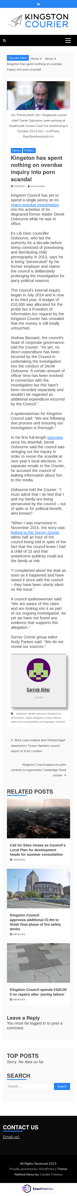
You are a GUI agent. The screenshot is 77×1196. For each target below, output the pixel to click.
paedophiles (30, 721)
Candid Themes (51, 1174)
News (16, 150)
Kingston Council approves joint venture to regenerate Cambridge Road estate (38, 770)
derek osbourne (37, 713)
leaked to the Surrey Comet (35, 532)
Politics (29, 150)
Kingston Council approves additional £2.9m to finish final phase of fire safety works (35, 921)
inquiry (29, 717)
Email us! (11, 1137)
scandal (60, 721)
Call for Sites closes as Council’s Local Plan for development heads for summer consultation (38, 850)
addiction (21, 713)
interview (55, 437)
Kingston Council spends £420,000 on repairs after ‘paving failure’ (38, 992)
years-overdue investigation (35, 205)
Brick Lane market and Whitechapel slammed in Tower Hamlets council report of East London (38, 745)
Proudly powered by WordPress (32, 1169)
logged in (38, 1023)
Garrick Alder (38, 689)
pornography (46, 721)
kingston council (43, 717)
